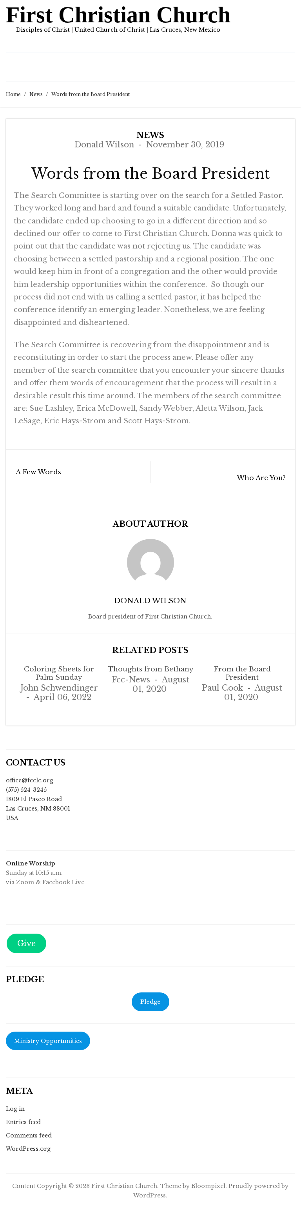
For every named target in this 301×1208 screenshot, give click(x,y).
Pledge (150, 1001)
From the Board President (242, 673)
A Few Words (38, 472)
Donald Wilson (104, 144)
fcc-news (131, 679)
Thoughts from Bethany (150, 669)
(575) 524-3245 (26, 789)
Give (26, 943)
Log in (15, 1108)
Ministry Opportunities (48, 1041)
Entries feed (23, 1122)
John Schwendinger (59, 688)
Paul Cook (222, 688)
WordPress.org (28, 1148)
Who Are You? (261, 478)
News (36, 94)
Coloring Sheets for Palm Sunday (59, 673)
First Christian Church (118, 14)
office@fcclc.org (29, 780)
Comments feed (29, 1135)
